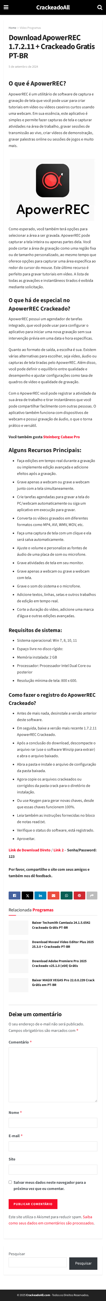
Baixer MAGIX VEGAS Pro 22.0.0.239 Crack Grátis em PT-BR (63, 983)
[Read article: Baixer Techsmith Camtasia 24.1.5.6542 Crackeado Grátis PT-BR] (18, 928)
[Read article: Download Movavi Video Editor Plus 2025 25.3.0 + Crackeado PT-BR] (18, 947)
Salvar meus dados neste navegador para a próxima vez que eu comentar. (50, 1186)
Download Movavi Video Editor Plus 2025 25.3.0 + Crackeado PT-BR (63, 945)
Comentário (20, 1042)
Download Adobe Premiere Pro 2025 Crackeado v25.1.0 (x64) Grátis (59, 964)
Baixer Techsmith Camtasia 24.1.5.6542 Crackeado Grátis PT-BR (61, 925)
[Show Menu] (6, 7)
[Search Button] (99, 7)
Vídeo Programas (30, 28)
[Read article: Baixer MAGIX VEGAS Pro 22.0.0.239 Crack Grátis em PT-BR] (18, 985)
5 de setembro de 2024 (23, 66)
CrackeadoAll (53, 7)
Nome (15, 1112)
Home (12, 28)
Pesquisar (17, 1254)
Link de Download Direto (30, 850)
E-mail (16, 1136)
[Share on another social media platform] (92, 895)
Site (12, 1159)
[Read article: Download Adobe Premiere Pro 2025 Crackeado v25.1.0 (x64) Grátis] (18, 966)
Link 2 (58, 850)
